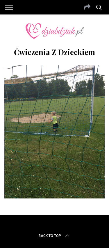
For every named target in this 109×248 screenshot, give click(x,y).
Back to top (50, 236)
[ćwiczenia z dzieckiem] (54, 196)
